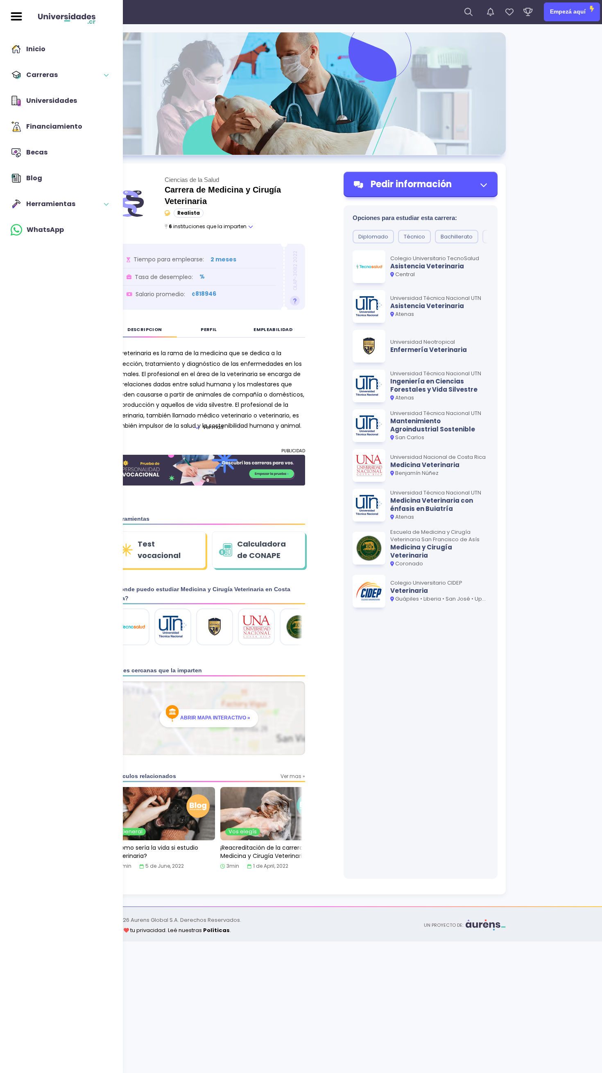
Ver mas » (293, 776)
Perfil (209, 329)
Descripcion (144, 329)
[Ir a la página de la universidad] (131, 626)
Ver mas (213, 427)
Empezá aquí (568, 11)
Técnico (414, 236)
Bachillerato (457, 236)
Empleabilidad (272, 329)
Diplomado (373, 236)
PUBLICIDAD (293, 451)
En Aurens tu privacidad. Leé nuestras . (163, 930)
